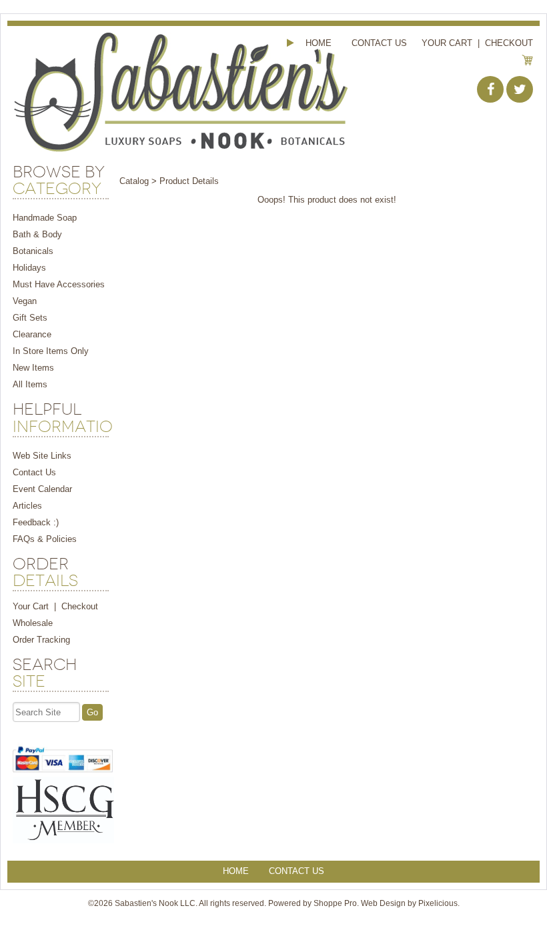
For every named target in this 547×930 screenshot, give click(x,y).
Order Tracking (41, 640)
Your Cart (447, 43)
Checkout (509, 43)
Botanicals (33, 251)
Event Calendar (42, 489)
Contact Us (379, 43)
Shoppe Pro (335, 903)
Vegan (25, 301)
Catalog (134, 181)
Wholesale (33, 623)
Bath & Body (37, 234)
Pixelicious (438, 903)
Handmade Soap (45, 218)
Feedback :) (36, 522)
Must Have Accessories (59, 284)
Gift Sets (30, 318)
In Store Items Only (51, 351)
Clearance (32, 334)
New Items (33, 368)
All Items (30, 384)
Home (319, 43)
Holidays (29, 268)
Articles (27, 506)
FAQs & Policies (45, 539)
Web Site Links (42, 456)
